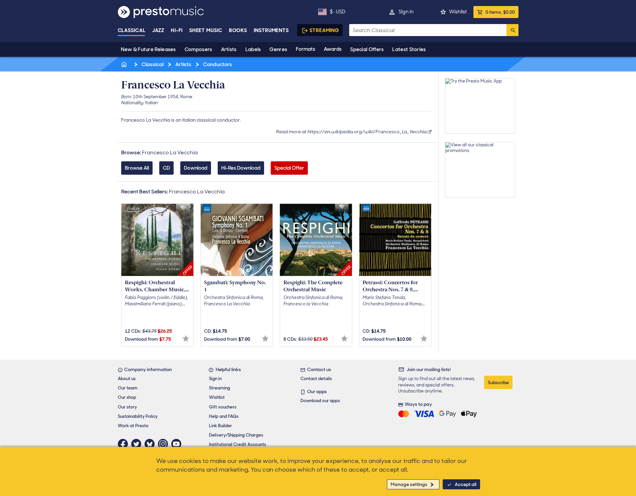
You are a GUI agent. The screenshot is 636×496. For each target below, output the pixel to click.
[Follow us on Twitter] (138, 444)
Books (238, 30)
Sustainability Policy (138, 416)
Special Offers (367, 49)
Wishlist (458, 11)
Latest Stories (409, 49)
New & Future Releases (148, 49)
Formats (305, 49)
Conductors (217, 64)
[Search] (512, 30)
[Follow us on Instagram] (164, 444)
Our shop (127, 397)
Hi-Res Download (240, 168)
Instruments (271, 30)
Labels (253, 49)
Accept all (465, 484)
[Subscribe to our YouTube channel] (178, 444)
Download (195, 168)
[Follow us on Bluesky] (151, 444)
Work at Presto (133, 426)
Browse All (137, 168)
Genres (278, 49)
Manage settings (409, 484)
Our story (127, 407)
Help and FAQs (223, 416)
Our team (128, 388)
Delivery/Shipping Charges (236, 435)
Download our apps (320, 400)
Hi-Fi (177, 30)
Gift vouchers (222, 407)
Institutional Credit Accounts (237, 444)
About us (127, 378)
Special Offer (289, 168)
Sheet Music (205, 30)
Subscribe (498, 382)
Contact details (316, 378)
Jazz (158, 30)
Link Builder (220, 426)
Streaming (324, 30)
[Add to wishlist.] (186, 338)
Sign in (406, 11)
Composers (198, 49)
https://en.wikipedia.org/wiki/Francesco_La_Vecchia (367, 132)
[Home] (125, 64)
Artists (229, 49)
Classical (132, 30)
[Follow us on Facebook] (124, 444)
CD (166, 168)
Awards (333, 49)
